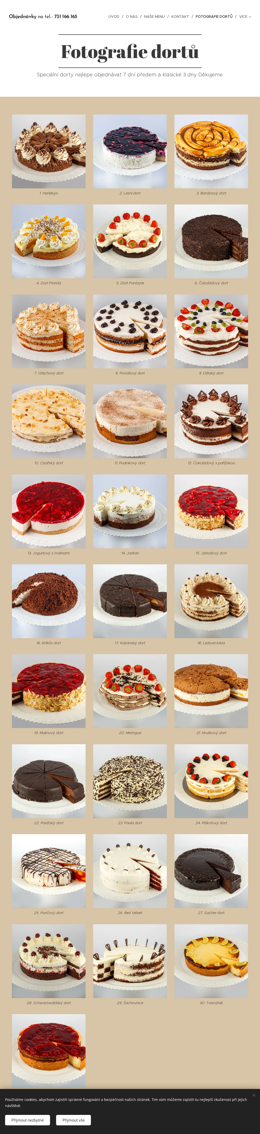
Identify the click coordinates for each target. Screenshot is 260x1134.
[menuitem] (115, 16)
